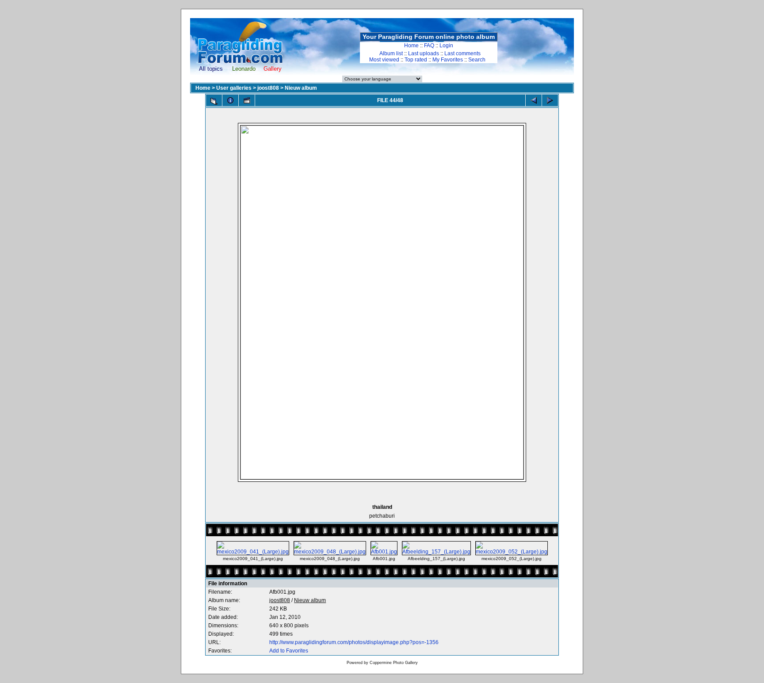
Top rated (416, 60)
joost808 (268, 88)
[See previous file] (534, 100)
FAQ (429, 45)
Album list (391, 53)
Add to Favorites (288, 651)
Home (411, 45)
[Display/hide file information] (230, 100)
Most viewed (384, 60)
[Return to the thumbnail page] (214, 101)
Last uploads (423, 53)
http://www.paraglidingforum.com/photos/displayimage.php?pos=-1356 (354, 642)
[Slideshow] (247, 100)
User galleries (234, 88)
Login (446, 45)
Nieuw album (301, 88)
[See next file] (550, 100)
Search (476, 60)
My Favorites (447, 60)
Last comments (462, 53)
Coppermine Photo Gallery (394, 662)
